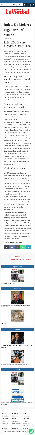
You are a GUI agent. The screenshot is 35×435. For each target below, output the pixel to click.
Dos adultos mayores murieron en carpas (14, 364)
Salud (24, 413)
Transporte (5, 418)
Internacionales (16, 423)
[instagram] (30, 4)
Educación (5, 416)
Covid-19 (25, 428)
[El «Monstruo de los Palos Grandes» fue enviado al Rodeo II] (17, 338)
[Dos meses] (17, 316)
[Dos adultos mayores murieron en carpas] (17, 356)
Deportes (15, 416)
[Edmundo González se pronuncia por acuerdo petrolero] (17, 297)
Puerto (3, 421)
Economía (15, 413)
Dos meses (4, 323)
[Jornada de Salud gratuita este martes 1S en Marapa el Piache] (17, 395)
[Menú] (2, 1)
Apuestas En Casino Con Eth (12, 256)
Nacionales (15, 421)
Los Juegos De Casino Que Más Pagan (20, 259)
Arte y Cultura (26, 425)
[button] (31, 431)
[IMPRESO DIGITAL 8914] (17, 275)
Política (4, 413)
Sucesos (4, 428)
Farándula (15, 428)
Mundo (14, 418)
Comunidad (26, 416)
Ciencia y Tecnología (26, 422)
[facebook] (24, 4)
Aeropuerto (5, 423)
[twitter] (27, 4)
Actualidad (26, 418)
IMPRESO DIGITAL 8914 (7, 283)
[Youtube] (33, 4)
